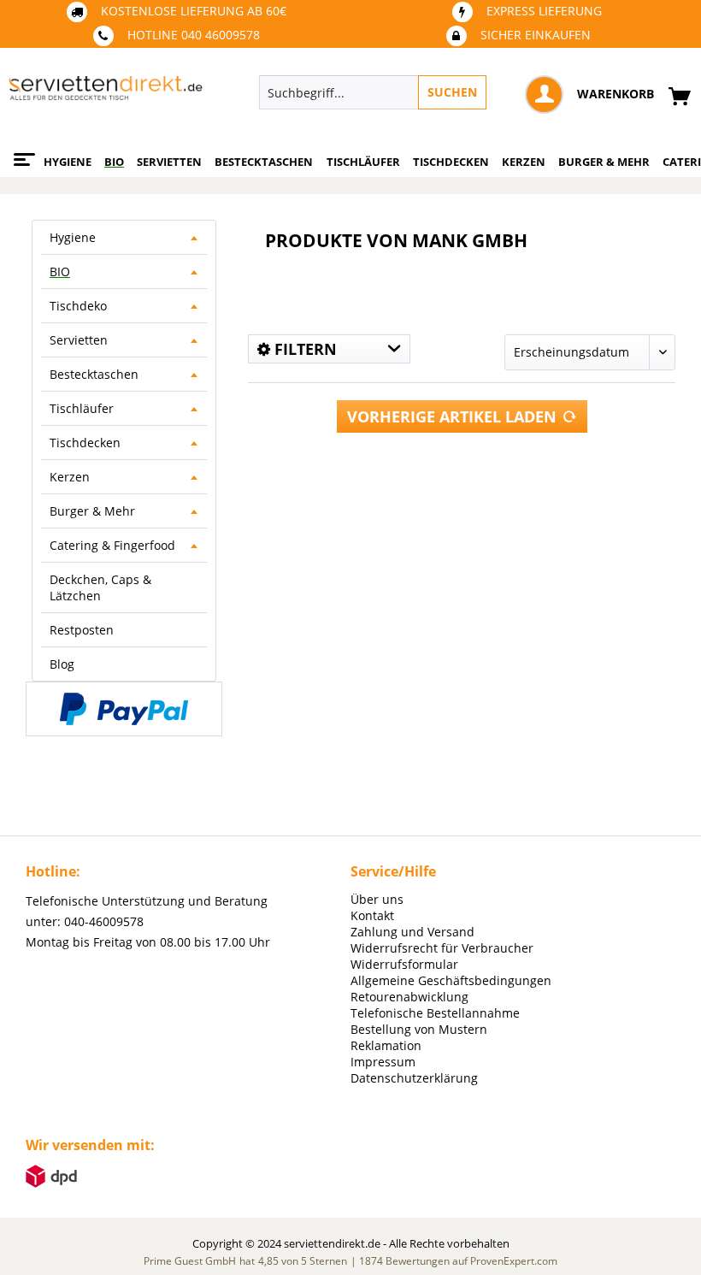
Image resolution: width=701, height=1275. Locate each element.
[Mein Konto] (544, 94)
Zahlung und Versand (412, 932)
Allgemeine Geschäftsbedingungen (450, 980)
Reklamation (385, 1045)
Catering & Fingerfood (112, 545)
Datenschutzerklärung (414, 1078)
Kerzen (70, 477)
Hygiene (73, 237)
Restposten (82, 630)
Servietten (79, 340)
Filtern (303, 349)
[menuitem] (432, 92)
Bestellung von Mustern (418, 1029)
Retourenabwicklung (409, 997)
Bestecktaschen (94, 374)
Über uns (377, 899)
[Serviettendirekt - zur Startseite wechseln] (106, 96)
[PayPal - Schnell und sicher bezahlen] (124, 709)
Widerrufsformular (404, 964)
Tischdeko (78, 306)
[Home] (22, 153)
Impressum (382, 1062)
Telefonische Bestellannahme (435, 1013)
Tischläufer (82, 408)
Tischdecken (85, 442)
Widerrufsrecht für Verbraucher (441, 948)
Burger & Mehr (92, 511)
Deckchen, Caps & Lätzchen (100, 587)
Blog (62, 664)
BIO (60, 271)
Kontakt (372, 915)
